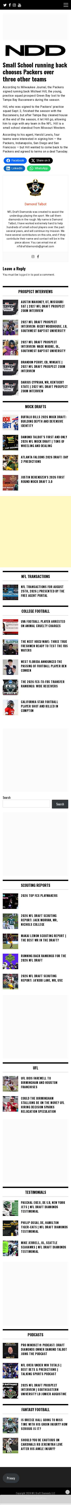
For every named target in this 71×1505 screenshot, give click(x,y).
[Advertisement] (35, 531)
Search (7, 797)
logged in (24, 274)
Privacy (11, 1478)
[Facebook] (38, 257)
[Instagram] (33, 257)
